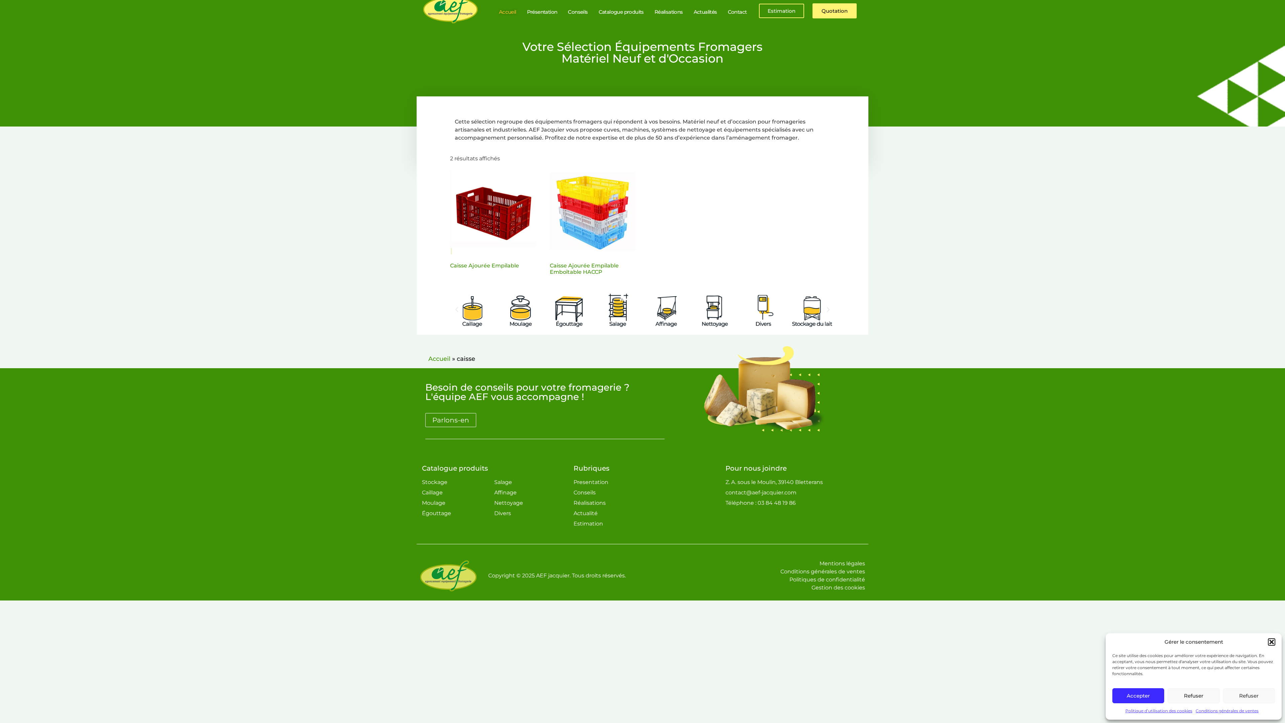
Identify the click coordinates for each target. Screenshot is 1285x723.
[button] (1271, 642)
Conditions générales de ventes (1227, 710)
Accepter (1138, 696)
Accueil (439, 359)
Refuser (1193, 696)
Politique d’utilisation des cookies (1158, 710)
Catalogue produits (455, 468)
